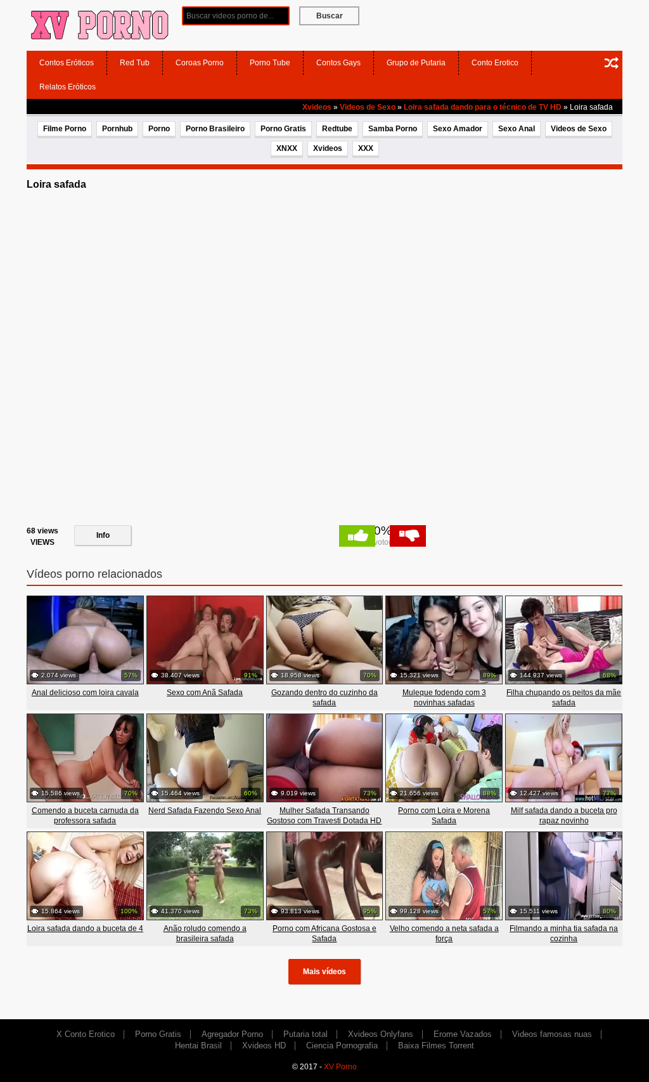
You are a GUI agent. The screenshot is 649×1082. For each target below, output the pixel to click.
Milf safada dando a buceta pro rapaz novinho (564, 815)
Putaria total (305, 1034)
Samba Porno (392, 128)
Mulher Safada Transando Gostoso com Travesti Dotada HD (324, 815)
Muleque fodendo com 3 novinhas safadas (444, 697)
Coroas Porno (200, 62)
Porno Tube (270, 62)
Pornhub (117, 128)
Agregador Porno (232, 1034)
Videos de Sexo (367, 107)
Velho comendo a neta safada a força (444, 933)
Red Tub (135, 62)
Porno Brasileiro (215, 128)
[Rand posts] (611, 63)
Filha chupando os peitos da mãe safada (563, 697)
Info (103, 535)
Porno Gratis (283, 128)
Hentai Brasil (198, 1045)
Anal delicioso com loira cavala (85, 692)
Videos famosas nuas (552, 1034)
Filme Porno (64, 128)
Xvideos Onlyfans (380, 1034)
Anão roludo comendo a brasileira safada (205, 933)
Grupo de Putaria (416, 62)
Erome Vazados (463, 1034)
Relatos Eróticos (67, 86)
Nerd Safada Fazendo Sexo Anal (204, 810)
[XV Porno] (99, 24)
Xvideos (316, 107)
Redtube (337, 128)
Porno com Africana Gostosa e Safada (324, 933)
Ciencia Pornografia (342, 1045)
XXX (365, 148)
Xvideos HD (264, 1045)
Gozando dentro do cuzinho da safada (324, 697)
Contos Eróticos (66, 62)
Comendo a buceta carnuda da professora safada (85, 815)
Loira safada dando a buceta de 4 (85, 928)
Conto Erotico (495, 62)
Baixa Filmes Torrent (436, 1045)
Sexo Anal (516, 128)
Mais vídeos (324, 971)
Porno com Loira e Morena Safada (444, 815)
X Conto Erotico (85, 1034)
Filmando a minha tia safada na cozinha (564, 933)
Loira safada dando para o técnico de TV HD (483, 107)
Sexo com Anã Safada (205, 692)
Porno (159, 128)
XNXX (286, 148)
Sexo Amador (457, 128)
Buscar (329, 15)
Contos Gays (338, 62)
